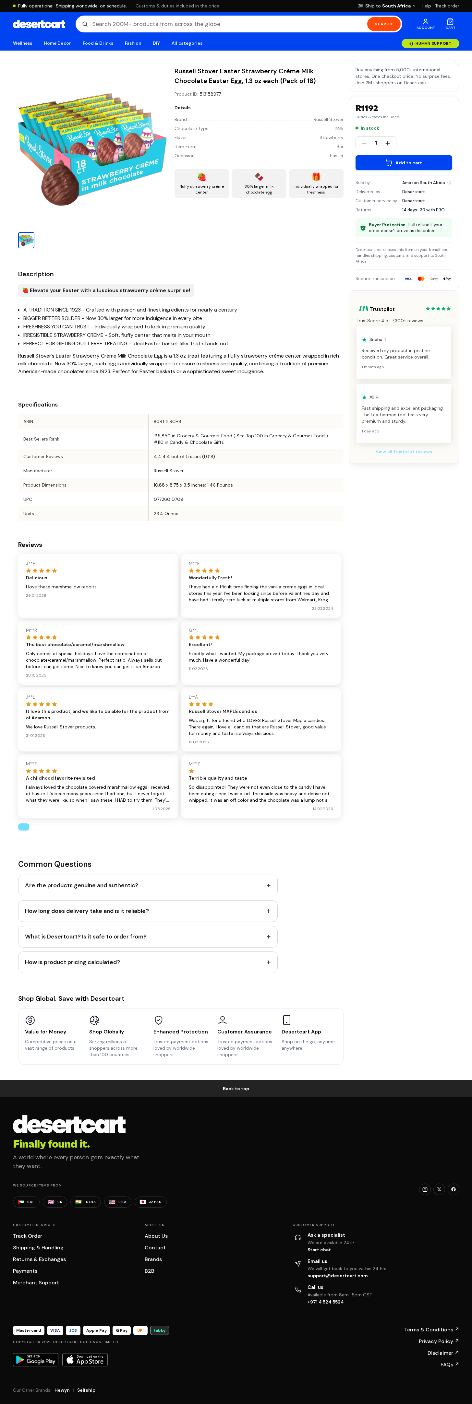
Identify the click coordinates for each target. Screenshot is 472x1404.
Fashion (133, 43)
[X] (439, 1189)
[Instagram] (425, 1189)
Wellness (22, 43)
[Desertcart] (39, 24)
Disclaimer (443, 1353)
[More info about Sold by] (449, 182)
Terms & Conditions (431, 1329)
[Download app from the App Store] (85, 1359)
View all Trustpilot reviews (404, 452)
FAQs (450, 1364)
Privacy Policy (439, 1341)
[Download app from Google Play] (35, 1359)
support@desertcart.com (338, 1276)
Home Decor (57, 43)
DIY (156, 43)
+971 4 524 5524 (326, 1302)
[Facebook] (453, 1189)
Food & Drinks (98, 43)
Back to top (236, 1088)
